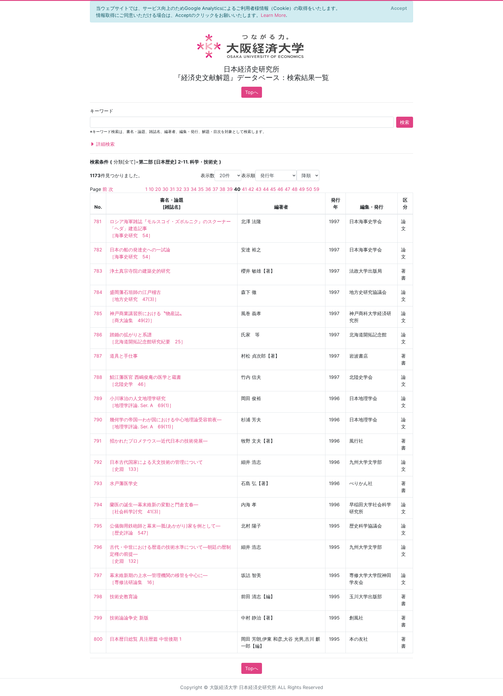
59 (316, 189)
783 (98, 271)
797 (98, 575)
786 (98, 335)
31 (172, 189)
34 (193, 189)
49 (302, 189)
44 (266, 189)
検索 (404, 122)
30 (165, 189)
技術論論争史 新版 (129, 618)
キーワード (101, 111)
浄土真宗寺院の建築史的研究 (140, 271)
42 (251, 189)
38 (222, 189)
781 (97, 221)
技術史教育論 (124, 596)
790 (98, 419)
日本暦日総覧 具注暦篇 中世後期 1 (145, 639)
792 (98, 462)
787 (98, 356)
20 (158, 189)
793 (98, 483)
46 (280, 189)
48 (294, 189)
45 (273, 189)
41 (244, 189)
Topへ (251, 92)
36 (208, 189)
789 (98, 398)
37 (215, 189)
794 (98, 504)
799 (98, 618)
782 (98, 250)
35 (201, 189)
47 (287, 189)
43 (258, 189)
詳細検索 (105, 144)
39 (230, 189)
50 (309, 189)
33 (186, 189)
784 (98, 292)
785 (98, 313)
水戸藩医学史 (124, 483)
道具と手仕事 (124, 356)
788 (98, 377)
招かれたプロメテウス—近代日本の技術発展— (159, 441)
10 (151, 189)
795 (98, 526)
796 (98, 547)
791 (97, 441)
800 (98, 639)
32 (179, 189)
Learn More (273, 15)
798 (98, 596)
